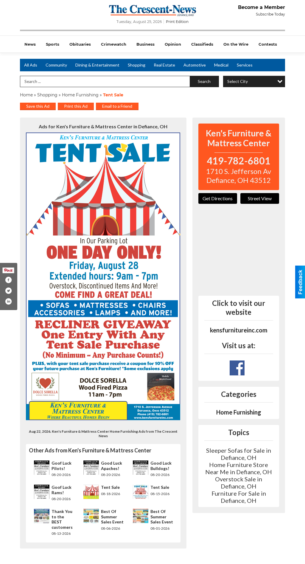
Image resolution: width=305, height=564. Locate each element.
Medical (221, 64)
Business (145, 44)
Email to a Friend (117, 106)
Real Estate (164, 64)
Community (56, 64)
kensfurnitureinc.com (238, 330)
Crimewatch (113, 44)
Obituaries (80, 44)
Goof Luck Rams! (61, 490)
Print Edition (177, 21)
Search (204, 81)
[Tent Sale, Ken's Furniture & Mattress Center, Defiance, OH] (103, 276)
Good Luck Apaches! (111, 465)
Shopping (136, 64)
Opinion (173, 44)
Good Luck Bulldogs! (161, 465)
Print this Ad (76, 106)
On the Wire (235, 44)
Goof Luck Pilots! (61, 465)
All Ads (30, 64)
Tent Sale (110, 487)
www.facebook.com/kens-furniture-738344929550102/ (237, 367)
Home (26, 95)
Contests (268, 44)
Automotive (194, 64)
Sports (52, 44)
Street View (260, 198)
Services (245, 64)
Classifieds (202, 44)
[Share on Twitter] (8, 290)
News (30, 44)
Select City (237, 81)
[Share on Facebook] (8, 280)
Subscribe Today (270, 14)
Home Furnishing (80, 95)
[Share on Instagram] (8, 301)
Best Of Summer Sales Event (112, 516)
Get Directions (218, 198)
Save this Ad (37, 106)
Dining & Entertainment (97, 64)
